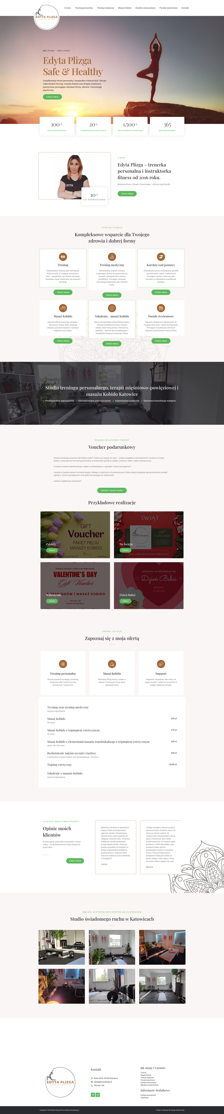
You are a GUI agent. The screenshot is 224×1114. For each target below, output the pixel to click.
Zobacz (52, 550)
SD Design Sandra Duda (176, 1110)
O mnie (67, 8)
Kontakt (185, 8)
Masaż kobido (124, 8)
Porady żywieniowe (168, 8)
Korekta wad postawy (145, 8)
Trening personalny (84, 8)
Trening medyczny (105, 8)
